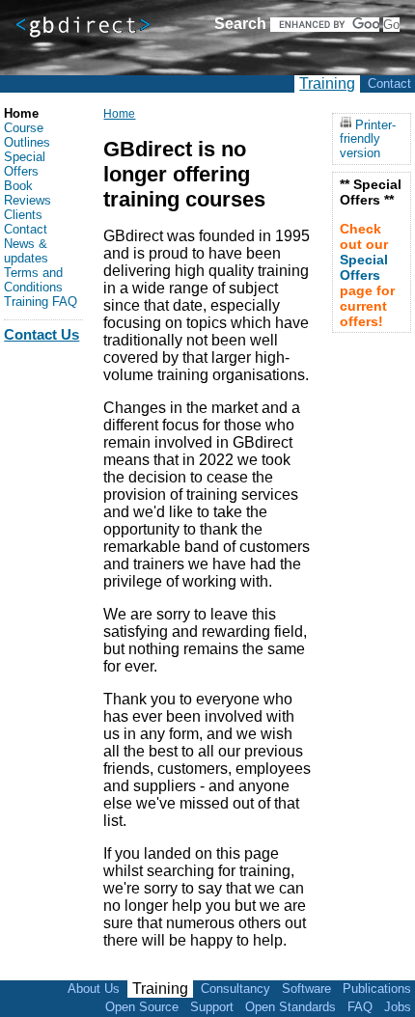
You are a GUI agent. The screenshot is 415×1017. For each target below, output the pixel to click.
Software (306, 988)
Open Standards (290, 1007)
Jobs (397, 1007)
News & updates (26, 250)
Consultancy (235, 988)
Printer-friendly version (368, 138)
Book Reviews (27, 193)
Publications (377, 988)
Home (119, 114)
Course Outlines (27, 135)
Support (212, 1007)
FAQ (360, 1007)
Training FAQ (40, 301)
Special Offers (24, 164)
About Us (94, 988)
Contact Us (41, 334)
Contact (389, 83)
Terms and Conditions (33, 279)
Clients (23, 214)
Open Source (142, 1007)
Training (327, 83)
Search (240, 23)
